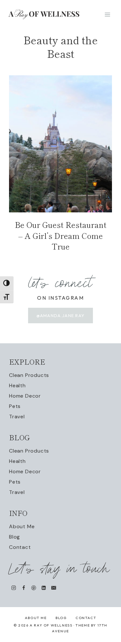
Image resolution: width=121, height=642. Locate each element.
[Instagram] (13, 588)
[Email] (53, 588)
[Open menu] (107, 14)
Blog (14, 536)
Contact (20, 547)
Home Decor (25, 395)
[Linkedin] (43, 588)
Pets (15, 406)
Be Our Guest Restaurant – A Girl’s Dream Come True (60, 235)
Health (17, 385)
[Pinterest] (33, 588)
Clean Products (29, 375)
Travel (17, 416)
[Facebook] (23, 588)
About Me (22, 526)
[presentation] (60, 143)
